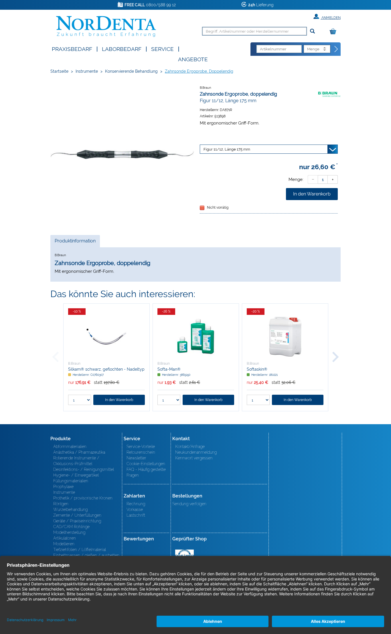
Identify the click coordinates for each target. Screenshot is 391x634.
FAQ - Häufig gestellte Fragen (146, 472)
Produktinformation (75, 242)
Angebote (193, 59)
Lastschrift (136, 515)
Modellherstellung (69, 532)
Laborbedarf (121, 48)
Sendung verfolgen (189, 503)
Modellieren (63, 544)
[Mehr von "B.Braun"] (329, 94)
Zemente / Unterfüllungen (77, 515)
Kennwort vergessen (194, 458)
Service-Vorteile (141, 446)
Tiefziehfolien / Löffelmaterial (79, 549)
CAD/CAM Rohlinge (71, 526)
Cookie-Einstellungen (146, 463)
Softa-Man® (169, 369)
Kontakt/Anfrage (190, 446)
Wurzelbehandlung (70, 509)
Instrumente (87, 71)
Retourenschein (141, 452)
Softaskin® (257, 369)
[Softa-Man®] (196, 337)
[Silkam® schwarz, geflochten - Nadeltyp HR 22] (106, 337)
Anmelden (331, 18)
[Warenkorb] (334, 31)
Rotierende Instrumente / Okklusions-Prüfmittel (76, 461)
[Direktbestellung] (336, 49)
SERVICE (162, 48)
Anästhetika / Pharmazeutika (79, 452)
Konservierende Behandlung (131, 71)
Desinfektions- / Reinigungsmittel (83, 469)
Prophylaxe (63, 486)
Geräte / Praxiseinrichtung (77, 521)
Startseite (59, 71)
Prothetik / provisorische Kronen (82, 498)
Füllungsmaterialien (70, 481)
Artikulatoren (64, 538)
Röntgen (60, 503)
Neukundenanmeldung (196, 452)
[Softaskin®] (285, 337)
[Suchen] (312, 31)
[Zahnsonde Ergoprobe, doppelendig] (122, 154)
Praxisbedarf (72, 48)
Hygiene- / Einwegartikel (76, 475)
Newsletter (136, 458)
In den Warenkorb (312, 194)
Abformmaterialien (69, 446)
